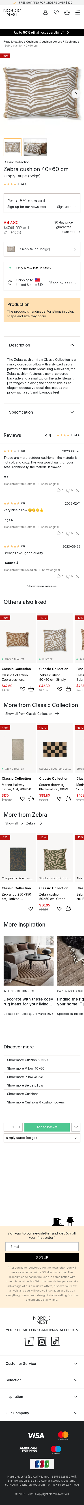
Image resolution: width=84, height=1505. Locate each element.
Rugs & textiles (13, 41)
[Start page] (12, 12)
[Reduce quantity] (7, 1127)
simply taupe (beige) (21, 1138)
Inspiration (14, 1396)
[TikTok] (55, 1341)
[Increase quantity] (19, 1127)
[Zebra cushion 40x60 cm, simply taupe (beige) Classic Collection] (42, 93)
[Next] (75, 93)
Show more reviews (42, 586)
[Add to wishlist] (22, 689)
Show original (50, 484)
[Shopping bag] (67, 12)
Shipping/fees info (63, 282)
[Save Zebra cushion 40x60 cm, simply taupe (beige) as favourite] (75, 1127)
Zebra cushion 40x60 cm (21, 45)
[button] (15, 184)
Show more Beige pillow (25, 1085)
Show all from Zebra (20, 823)
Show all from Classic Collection (28, 714)
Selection (14, 1380)
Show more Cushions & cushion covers (36, 1102)
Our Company (17, 1413)
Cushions (71, 41)
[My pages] (45, 12)
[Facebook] (29, 1341)
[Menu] (77, 12)
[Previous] (8, 93)
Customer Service (21, 1363)
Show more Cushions (22, 1094)
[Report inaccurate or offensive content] (77, 490)
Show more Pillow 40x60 (25, 1068)
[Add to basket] (31, 689)
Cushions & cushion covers (44, 41)
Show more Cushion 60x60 (27, 1060)
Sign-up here (67, 207)
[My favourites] (56, 12)
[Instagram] (42, 1341)
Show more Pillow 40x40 (25, 1077)
